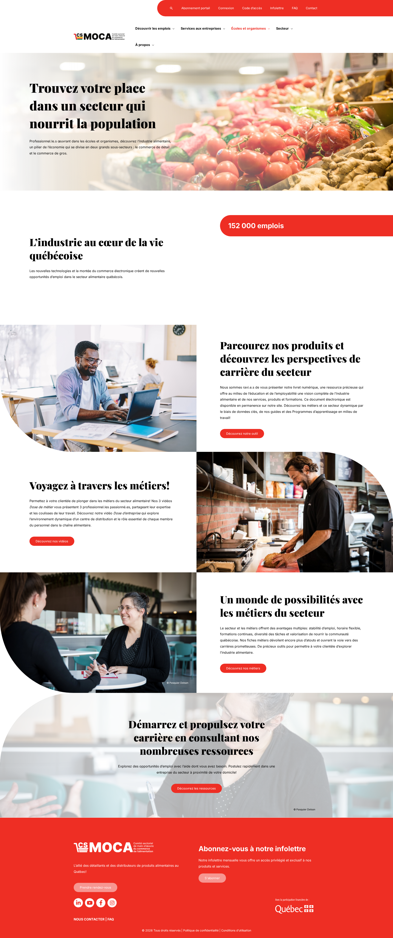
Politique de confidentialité (201, 930)
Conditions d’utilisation (236, 930)
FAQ (110, 919)
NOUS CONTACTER (89, 919)
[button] (171, 8)
